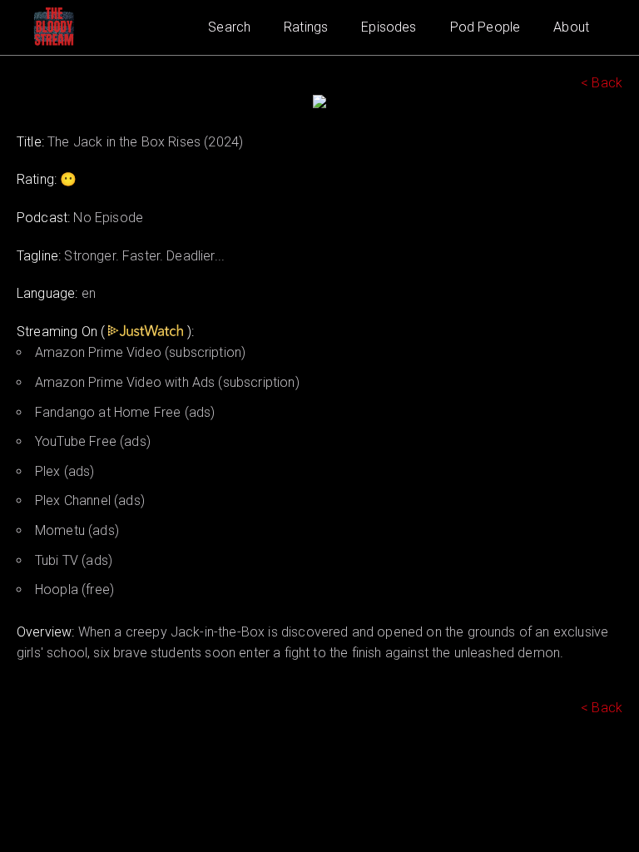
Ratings (306, 27)
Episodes (388, 27)
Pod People (485, 27)
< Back (601, 83)
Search (229, 27)
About (571, 27)
